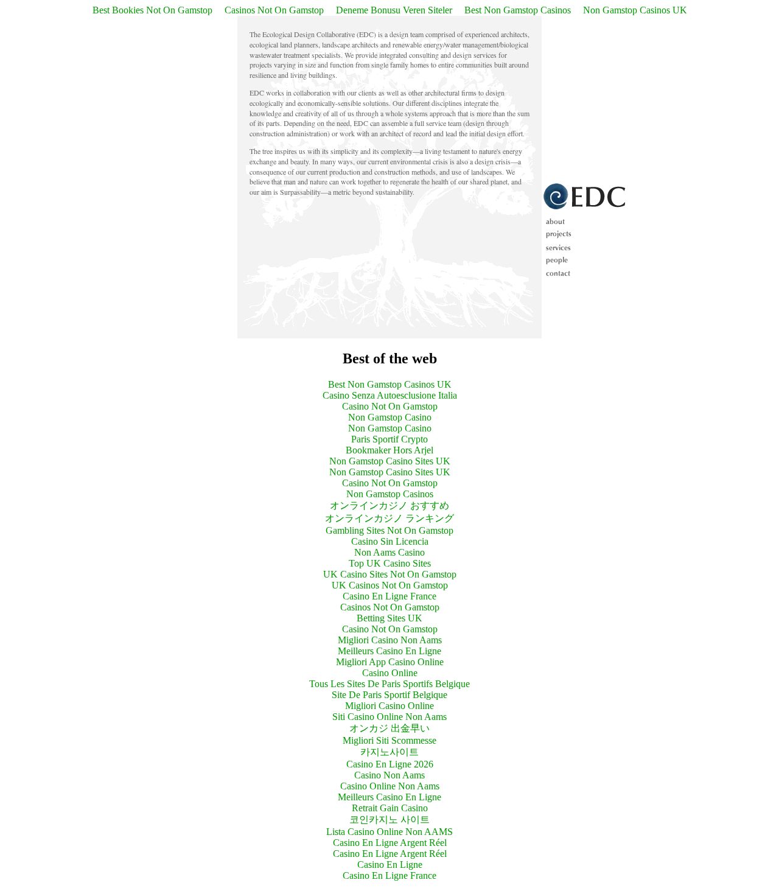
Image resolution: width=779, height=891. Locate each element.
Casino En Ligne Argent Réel (390, 842)
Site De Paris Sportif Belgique (389, 695)
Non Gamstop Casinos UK (635, 10)
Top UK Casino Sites (390, 563)
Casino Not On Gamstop (390, 406)
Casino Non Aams (389, 775)
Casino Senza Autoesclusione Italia (390, 395)
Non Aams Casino (389, 552)
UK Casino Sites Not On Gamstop (389, 574)
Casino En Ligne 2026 (389, 764)
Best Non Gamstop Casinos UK (390, 384)
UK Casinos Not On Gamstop (390, 585)
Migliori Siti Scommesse (389, 740)
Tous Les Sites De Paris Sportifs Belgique (389, 684)
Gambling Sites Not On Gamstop (389, 530)
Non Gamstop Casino (389, 417)
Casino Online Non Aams (389, 786)
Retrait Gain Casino (390, 808)
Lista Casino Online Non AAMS (389, 831)
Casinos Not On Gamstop (274, 10)
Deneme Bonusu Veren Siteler (394, 10)
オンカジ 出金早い (389, 728)
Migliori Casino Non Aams (390, 640)
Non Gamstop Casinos (389, 494)
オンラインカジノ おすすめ (389, 505)
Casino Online (389, 673)
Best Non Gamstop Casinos (517, 10)
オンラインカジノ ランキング (389, 518)
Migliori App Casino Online (390, 662)
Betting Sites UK (389, 618)
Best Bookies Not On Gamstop (152, 10)
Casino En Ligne (389, 864)
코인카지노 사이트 (389, 819)
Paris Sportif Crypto (389, 439)
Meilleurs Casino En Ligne (389, 651)
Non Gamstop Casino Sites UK (389, 461)
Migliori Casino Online (389, 706)
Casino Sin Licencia (389, 541)
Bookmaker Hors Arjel (389, 450)
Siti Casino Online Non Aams (389, 716)
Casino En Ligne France (389, 596)
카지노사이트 (389, 752)
